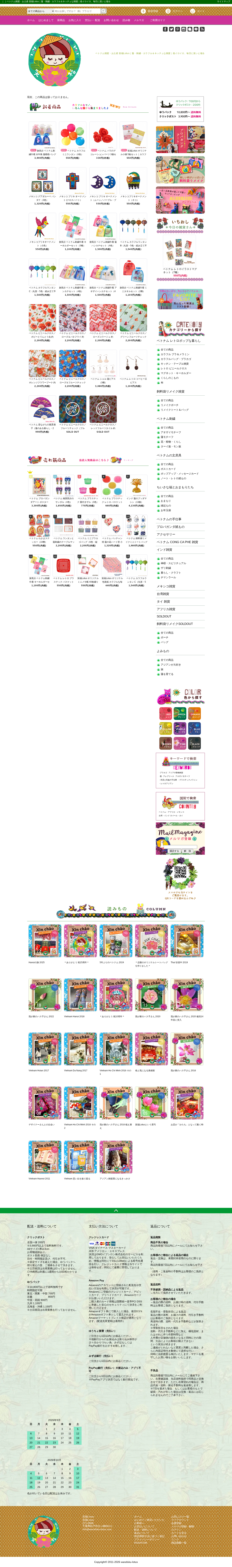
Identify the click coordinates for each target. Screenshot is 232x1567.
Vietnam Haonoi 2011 (39, 1178)
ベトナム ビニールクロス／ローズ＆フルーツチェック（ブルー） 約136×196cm (72, 382)
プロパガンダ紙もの (171, 527)
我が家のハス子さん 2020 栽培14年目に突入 (187, 1018)
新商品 (61, 20)
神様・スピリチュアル (173, 563)
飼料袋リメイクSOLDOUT (175, 624)
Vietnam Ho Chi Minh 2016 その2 (80, 1126)
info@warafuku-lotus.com (97, 1529)
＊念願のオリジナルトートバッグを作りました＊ (151, 964)
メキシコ (180, 812)
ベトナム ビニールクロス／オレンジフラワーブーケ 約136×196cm (42, 382)
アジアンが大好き (171, 664)
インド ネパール (170, 816)
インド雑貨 (164, 549)
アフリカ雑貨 (166, 609)
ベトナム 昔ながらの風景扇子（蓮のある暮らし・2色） (42, 428)
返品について (141, 1532)
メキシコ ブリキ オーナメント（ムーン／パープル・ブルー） (103, 200)
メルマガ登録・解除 (182, 1526)
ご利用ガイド (156, 20)
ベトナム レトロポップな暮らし (179, 340)
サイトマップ (223, 1)
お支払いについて (144, 1526)
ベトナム (162, 812)
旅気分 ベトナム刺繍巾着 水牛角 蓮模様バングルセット (42, 154)
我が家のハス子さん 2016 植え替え (116, 1126)
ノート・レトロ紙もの (173, 478)
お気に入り (75, 20)
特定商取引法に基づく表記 (149, 1536)
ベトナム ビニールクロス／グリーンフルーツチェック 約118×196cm (133, 337)
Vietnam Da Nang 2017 (75, 1070)
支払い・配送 (92, 20)
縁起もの (166, 505)
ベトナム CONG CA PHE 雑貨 (177, 542)
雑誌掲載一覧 (179, 1542)
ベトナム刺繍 (166, 418)
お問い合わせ (111, 20)
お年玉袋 (166, 510)
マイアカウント (180, 1519)
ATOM (143, 1542)
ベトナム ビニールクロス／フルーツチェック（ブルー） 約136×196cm (72, 428)
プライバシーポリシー (147, 1539)
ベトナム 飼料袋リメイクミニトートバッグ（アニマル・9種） (136, 542)
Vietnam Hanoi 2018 (74, 1016)
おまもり (166, 500)
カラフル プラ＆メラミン (175, 354)
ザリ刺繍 (166, 567)
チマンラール (168, 577)
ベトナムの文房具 (169, 455)
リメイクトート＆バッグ (175, 409)
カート (201, 11)
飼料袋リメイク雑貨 (171, 391)
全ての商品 (167, 349)
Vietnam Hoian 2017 (39, 1070)
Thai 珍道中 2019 (179, 962)
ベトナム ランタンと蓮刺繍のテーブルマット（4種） (63, 542)
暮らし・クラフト (171, 572)
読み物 (126, 20)
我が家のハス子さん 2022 (41, 1016)
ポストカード (168, 468)
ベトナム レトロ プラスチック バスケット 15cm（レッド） (63, 582)
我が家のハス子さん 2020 (147, 1016)
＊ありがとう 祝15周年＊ (76, 962)
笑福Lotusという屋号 (145, 1124)
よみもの (163, 651)
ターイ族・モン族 (171, 446)
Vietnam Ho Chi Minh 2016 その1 (115, 1072)
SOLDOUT (164, 616)
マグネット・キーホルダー (176, 373)
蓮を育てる (167, 674)
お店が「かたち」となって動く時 (187, 1124)
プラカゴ (163, 773)
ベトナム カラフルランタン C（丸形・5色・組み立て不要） (42, 291)
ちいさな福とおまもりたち (175, 487)
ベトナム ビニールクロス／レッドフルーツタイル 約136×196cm (103, 428)
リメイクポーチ (170, 405)
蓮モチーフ (167, 437)
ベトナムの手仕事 (169, 519)
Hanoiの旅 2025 (37, 962)
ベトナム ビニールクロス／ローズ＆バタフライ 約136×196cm (72, 337)
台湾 (160, 816)
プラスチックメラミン (188, 780)
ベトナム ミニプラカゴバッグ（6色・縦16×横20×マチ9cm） (88, 542)
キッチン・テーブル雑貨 (175, 363)
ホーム (31, 20)
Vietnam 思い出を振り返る (77, 1178)
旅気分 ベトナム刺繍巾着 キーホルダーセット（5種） (39, 582)
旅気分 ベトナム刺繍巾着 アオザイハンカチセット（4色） (103, 291)
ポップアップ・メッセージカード (180, 473)
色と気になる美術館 (145, 1070)
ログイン (178, 11)
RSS (136, 1542)
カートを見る (179, 1532)
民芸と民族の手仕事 (169, 780)
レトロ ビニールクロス (174, 368)
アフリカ (171, 812)
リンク (175, 1539)
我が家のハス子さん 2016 (183, 1070)
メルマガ (139, 20)
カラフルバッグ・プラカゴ (176, 359)
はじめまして (46, 20)
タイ (181, 816)
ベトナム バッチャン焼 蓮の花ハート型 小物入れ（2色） (112, 542)
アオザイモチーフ (171, 432)
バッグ (164, 642)
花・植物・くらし (171, 441)
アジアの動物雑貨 (176, 773)
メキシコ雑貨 (166, 586)
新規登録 (153, 11)
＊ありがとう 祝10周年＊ (112, 1016)
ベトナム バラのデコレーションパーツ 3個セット (103, 154)
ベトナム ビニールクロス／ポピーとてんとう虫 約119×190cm (42, 337)
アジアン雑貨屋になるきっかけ (115, 1178)
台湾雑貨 (163, 594)
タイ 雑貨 (163, 601)
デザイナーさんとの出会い (42, 1124)
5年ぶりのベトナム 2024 (112, 962)
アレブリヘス (168, 776)
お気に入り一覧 (180, 1516)
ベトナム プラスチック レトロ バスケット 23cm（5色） (112, 502)
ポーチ (164, 637)
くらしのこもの (170, 377)
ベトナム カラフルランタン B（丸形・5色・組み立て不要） (133, 245)
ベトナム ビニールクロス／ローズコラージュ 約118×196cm (103, 337)
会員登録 (176, 1523)
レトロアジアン (167, 783)
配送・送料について (145, 1529)
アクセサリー (166, 534)
